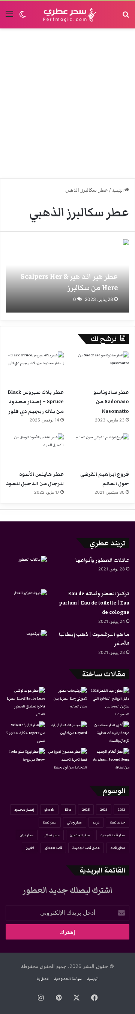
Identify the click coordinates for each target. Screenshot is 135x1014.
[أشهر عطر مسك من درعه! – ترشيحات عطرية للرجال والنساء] (109, 733)
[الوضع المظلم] (22, 17)
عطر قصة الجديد (112, 835)
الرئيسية (118, 191)
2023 (103, 809)
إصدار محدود (24, 809)
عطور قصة (117, 847)
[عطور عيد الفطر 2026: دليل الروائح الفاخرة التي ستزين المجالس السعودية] (109, 702)
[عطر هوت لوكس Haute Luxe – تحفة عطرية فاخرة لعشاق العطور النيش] (25, 702)
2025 (86, 809)
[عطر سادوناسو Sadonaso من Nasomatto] (100, 367)
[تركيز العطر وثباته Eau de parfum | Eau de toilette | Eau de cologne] (26, 603)
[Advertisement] (67, 103)
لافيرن (30, 847)
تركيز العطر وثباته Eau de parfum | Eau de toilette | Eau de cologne (94, 603)
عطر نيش (26, 835)
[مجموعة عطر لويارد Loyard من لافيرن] (67, 732)
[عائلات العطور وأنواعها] (26, 570)
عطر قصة (50, 822)
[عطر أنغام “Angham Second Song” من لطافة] (109, 759)
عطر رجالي (74, 822)
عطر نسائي (52, 835)
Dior (68, 809)
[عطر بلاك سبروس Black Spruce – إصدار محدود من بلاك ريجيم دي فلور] (35, 367)
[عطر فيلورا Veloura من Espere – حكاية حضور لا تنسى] (25, 733)
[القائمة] (9, 17)
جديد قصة (117, 822)
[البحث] (125, 17)
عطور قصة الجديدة (86, 847)
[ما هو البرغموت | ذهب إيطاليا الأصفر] (26, 644)
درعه (96, 822)
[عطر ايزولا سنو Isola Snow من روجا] (25, 759)
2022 (121, 809)
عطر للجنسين (80, 835)
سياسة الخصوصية (68, 979)
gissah (49, 809)
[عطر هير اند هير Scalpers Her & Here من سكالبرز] (67, 276)
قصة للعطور (53, 847)
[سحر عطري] (68, 14)
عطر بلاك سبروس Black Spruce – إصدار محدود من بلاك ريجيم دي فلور (36, 401)
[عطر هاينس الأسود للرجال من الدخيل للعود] (35, 449)
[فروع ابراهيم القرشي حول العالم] (100, 449)
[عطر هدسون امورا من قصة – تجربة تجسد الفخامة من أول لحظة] (67, 759)
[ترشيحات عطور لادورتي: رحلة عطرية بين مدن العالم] (67, 698)
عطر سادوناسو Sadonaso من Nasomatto (111, 401)
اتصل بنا (43, 979)
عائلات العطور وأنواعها (102, 560)
